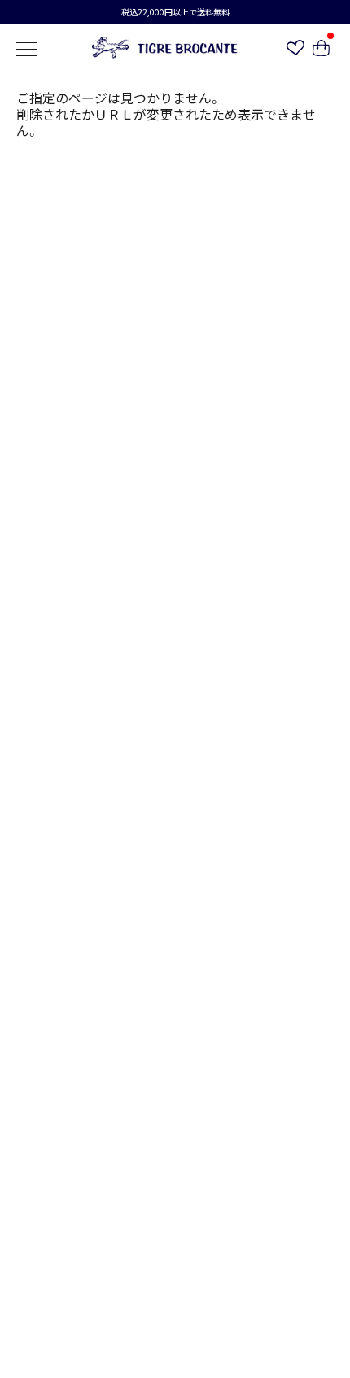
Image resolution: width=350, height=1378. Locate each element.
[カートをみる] (321, 50)
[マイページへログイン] (295, 49)
